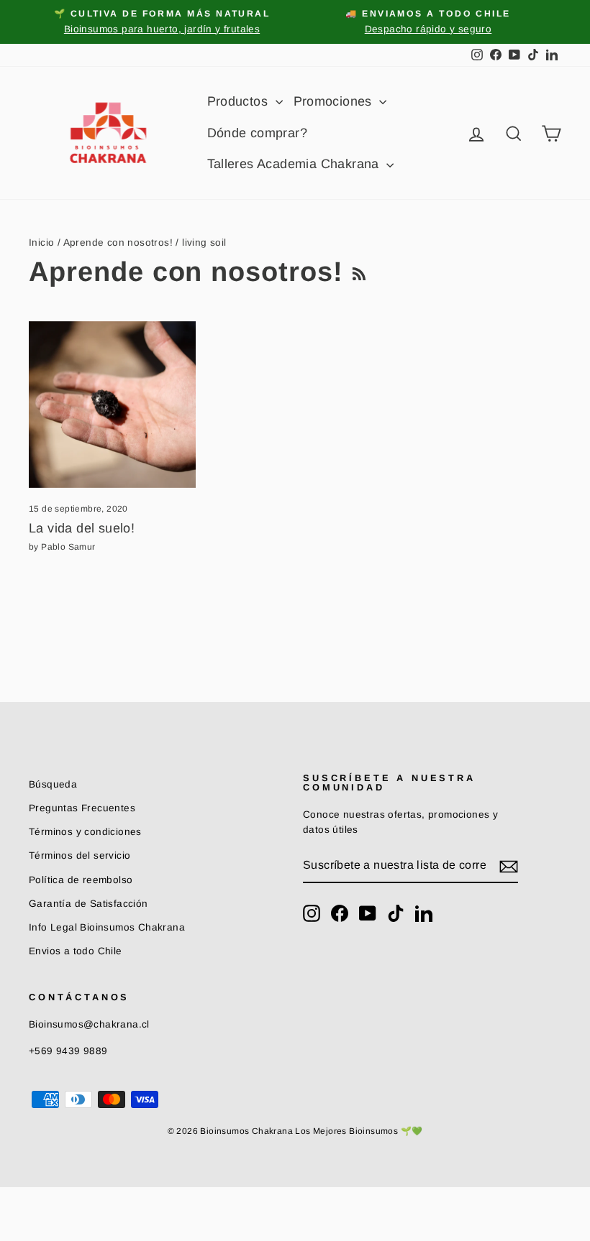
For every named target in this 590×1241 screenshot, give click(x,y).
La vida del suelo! (82, 528)
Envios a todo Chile (75, 951)
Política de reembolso (80, 880)
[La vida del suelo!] (112, 404)
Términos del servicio (79, 855)
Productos (239, 101)
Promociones (335, 101)
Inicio (41, 242)
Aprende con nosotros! (118, 242)
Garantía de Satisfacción (88, 903)
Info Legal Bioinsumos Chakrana (107, 927)
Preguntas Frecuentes (82, 808)
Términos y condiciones (85, 831)
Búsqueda (53, 784)
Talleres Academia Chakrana (295, 164)
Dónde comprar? (257, 133)
